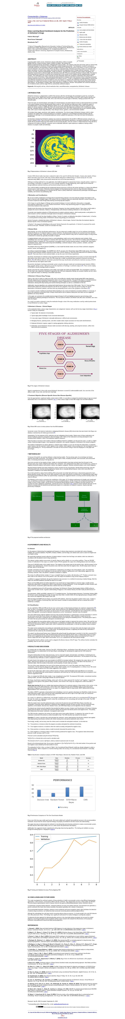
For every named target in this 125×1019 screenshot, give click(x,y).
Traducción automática (85, 44)
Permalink (81, 61)
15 (95, 607)
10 (32, 259)
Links (83, 929)
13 (88, 287)
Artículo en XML (83, 34)
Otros (80, 56)
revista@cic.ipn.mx (62, 1017)
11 (28, 261)
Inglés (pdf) (82, 32)
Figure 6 (52, 829)
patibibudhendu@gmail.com (61, 1004)
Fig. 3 (55, 399)
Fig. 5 (34, 750)
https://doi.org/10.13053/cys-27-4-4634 (36, 25)
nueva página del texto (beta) (86, 30)
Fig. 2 (95, 309)
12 (82, 265)
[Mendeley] (78, 56)
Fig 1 (39, 120)
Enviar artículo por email (85, 46)
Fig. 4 (72, 483)
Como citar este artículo (85, 39)
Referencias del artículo (85, 37)
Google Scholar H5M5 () (86, 25)
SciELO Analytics (83, 22)
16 (88, 697)
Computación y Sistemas (37, 16)
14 (54, 432)
